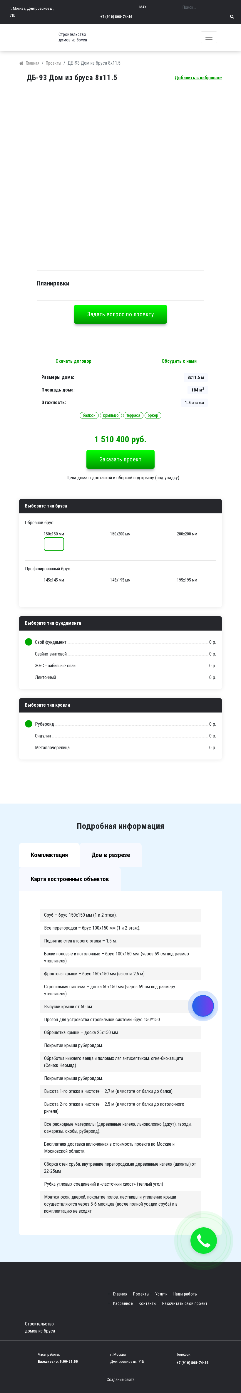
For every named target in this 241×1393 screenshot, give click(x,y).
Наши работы (185, 1294)
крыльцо (111, 415)
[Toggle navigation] (209, 37)
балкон (89, 415)
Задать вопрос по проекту (120, 314)
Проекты (53, 63)
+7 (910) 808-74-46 (116, 16)
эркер (153, 415)
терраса (133, 415)
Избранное (123, 1303)
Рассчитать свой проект (184, 1303)
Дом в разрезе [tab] (110, 854)
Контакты (147, 1303)
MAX (142, 7)
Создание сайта (121, 1379)
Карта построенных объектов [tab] (70, 879)
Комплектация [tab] (49, 854)
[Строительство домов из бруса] (41, 37)
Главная (32, 63)
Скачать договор (73, 361)
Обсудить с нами (179, 361)
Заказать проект (121, 459)
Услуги (161, 1294)
